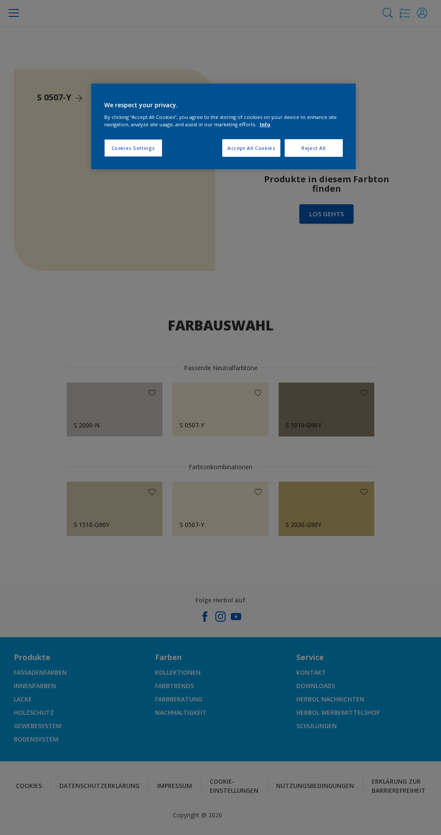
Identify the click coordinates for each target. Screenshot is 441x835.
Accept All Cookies (251, 148)
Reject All (313, 148)
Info (265, 124)
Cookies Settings (133, 148)
